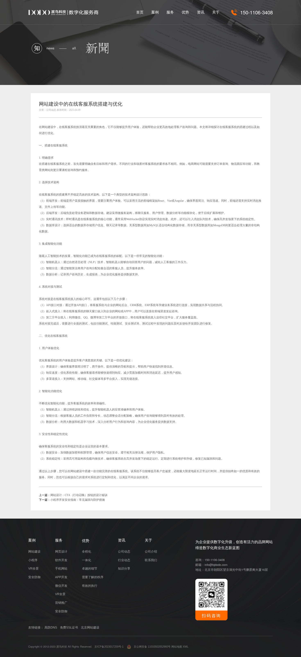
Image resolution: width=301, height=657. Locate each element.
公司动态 (124, 551)
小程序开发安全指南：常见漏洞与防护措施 (77, 499)
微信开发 (61, 585)
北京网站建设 (90, 627)
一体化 (86, 560)
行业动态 (124, 560)
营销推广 (61, 602)
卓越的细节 (89, 568)
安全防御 (34, 577)
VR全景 (33, 568)
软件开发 (61, 560)
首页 (140, 12)
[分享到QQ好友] (249, 105)
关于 (216, 12)
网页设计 (61, 551)
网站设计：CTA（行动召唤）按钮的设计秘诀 (79, 495)
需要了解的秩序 (92, 577)
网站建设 (47, 127)
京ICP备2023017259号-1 (108, 646)
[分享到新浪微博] (258, 105)
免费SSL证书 (69, 627)
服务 (170, 12)
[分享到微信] (240, 105)
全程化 (86, 551)
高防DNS (50, 627)
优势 (185, 12)
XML (185, 646)
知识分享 (124, 568)
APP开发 (61, 577)
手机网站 (61, 568)
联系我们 (151, 560)
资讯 (200, 12)
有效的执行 (89, 585)
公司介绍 (151, 551)
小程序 (32, 560)
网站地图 (176, 646)
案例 (155, 12)
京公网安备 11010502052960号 (151, 646)
